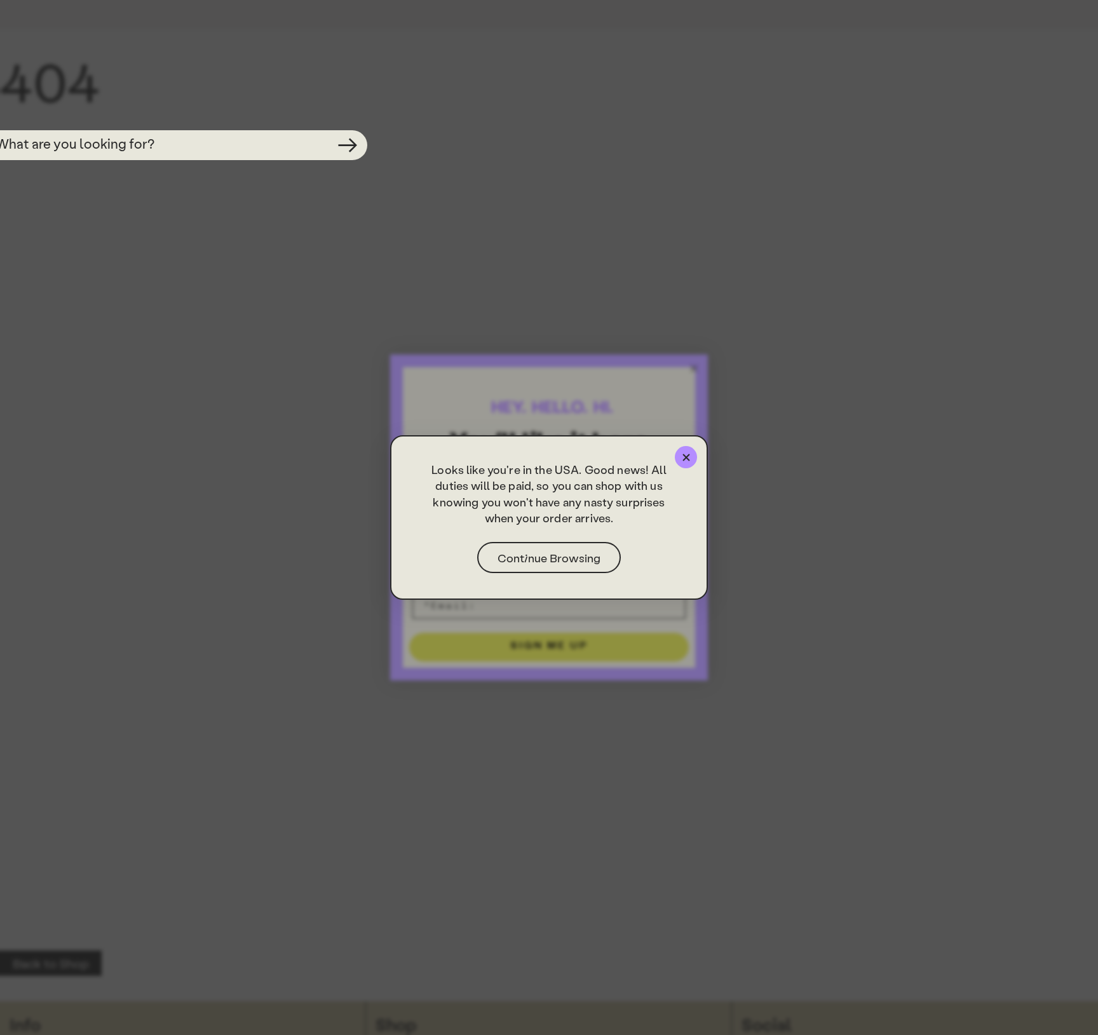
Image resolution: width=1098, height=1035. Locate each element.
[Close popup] (686, 457)
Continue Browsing (549, 557)
